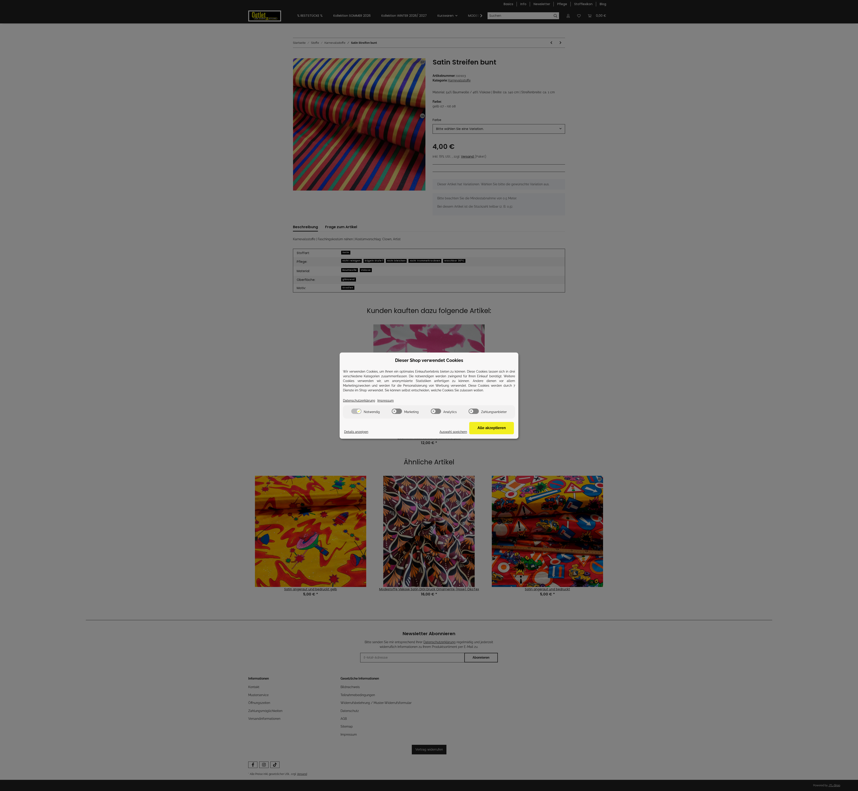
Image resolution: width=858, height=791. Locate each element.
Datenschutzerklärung (359, 400)
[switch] (356, 411)
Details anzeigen (356, 432)
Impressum (385, 400)
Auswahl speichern (453, 432)
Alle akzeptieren (491, 428)
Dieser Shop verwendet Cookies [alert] (429, 360)
